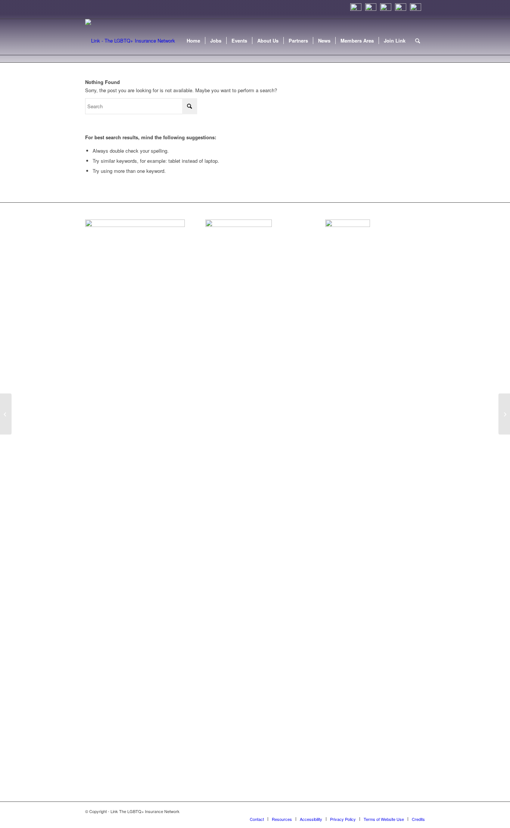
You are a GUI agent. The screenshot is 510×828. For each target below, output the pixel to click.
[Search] (417, 40)
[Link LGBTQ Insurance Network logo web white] (130, 40)
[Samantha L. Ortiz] (504, 414)
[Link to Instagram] (374, 811)
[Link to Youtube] (419, 811)
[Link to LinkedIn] (385, 811)
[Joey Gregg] (6, 414)
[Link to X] (396, 811)
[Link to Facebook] (408, 811)
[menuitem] (193, 40)
